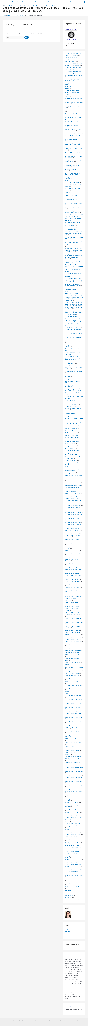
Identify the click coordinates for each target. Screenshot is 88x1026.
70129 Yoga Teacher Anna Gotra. (73, 557)
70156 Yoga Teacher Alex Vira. (72, 639)
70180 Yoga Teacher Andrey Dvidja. (73, 717)
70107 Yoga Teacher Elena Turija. (73, 493)
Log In (32, 3)
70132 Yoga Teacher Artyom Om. (73, 567)
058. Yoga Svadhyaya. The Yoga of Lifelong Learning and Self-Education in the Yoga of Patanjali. (74, 312)
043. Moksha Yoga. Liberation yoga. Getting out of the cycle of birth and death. (73, 233)
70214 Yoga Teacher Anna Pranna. (73, 829)
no (65, 893)
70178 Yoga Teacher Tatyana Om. (73, 711)
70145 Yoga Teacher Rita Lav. (72, 606)
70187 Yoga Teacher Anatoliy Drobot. (74, 742)
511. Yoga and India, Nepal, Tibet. (73, 426)
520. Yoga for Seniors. (70, 448)
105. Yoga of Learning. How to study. (73, 341)
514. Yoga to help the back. (71, 432)
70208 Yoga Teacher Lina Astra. (72, 812)
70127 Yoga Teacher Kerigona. (72, 550)
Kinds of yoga (68, 890)
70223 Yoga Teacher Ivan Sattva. (73, 853)
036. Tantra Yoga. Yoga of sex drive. (73, 203)
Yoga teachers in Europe (71, 900)
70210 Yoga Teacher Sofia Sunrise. (73, 817)
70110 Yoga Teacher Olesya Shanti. (73, 500)
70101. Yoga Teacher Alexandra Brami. (74, 475)
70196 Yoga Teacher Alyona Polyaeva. (74, 771)
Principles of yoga (69, 895)
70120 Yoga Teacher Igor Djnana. (73, 528)
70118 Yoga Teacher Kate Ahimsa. (73, 522)
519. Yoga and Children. (70, 446)
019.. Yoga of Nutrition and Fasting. (73, 133)
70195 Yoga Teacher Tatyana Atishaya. (74, 767)
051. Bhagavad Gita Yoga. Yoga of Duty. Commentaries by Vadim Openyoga (73, 275)
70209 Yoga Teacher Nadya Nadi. (73, 815)
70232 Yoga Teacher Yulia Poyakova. (74, 879)
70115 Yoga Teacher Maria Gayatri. (73, 512)
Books (58, 1)
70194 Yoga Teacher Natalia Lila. (72, 765)
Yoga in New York (25, 1)
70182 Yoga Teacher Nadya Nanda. (73, 725)
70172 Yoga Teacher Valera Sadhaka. (73, 688)
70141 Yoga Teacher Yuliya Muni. (73, 594)
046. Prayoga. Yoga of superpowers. (73, 244)
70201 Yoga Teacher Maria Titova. (73, 789)
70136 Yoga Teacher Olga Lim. (72, 579)
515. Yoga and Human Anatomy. (72, 435)
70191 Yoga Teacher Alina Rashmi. (73, 756)
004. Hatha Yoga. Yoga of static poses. (74, 75)
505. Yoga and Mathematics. (71, 404)
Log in (66, 929)
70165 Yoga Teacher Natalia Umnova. (74, 667)
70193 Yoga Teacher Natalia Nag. (73, 762)
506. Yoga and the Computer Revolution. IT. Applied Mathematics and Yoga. (73, 408)
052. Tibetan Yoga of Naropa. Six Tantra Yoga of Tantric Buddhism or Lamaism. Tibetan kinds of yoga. (73, 280)
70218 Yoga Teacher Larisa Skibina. (73, 839)
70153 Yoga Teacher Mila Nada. (72, 632)
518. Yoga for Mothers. (70, 443)
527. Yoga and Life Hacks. (71, 466)
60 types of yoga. (14, 1)
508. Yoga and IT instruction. (72, 416)
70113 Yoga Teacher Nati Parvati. (73, 507)
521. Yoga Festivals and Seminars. (73, 450)
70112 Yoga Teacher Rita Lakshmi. (73, 505)
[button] (84, 2)
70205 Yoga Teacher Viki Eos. (72, 802)
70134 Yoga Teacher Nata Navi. (72, 573)
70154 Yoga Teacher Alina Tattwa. (73, 634)
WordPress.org (68, 936)
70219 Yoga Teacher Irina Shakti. (73, 843)
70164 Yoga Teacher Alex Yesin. (72, 664)
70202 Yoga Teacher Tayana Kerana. (73, 791)
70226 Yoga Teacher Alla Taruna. (73, 862)
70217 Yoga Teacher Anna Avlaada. (73, 836)
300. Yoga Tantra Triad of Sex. (72, 379)
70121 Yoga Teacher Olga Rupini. (73, 530)
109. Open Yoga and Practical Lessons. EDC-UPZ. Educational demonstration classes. (72, 358)
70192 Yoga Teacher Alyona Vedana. (73, 759)
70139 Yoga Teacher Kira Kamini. (73, 587)
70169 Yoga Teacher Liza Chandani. (73, 678)
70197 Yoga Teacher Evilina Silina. (73, 775)
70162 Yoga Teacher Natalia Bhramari (74, 654)
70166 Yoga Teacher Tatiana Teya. (73, 671)
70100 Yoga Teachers (10, 3)
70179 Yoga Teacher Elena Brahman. (73, 713)
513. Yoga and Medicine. (70, 430)
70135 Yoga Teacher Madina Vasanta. (74, 575)
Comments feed (68, 934)
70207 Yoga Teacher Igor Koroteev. (73, 809)
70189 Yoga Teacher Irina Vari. (72, 750)
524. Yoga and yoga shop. (71, 460)
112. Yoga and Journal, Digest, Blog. (73, 371)
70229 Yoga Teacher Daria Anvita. (73, 869)
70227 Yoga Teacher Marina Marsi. (73, 864)
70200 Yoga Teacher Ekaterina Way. (73, 785)
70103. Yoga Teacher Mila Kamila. (73, 483)
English (27, 3)
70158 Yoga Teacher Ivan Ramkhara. (73, 644)
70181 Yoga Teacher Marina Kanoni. (73, 721)
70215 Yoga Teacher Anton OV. (72, 832)
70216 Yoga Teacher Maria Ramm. (73, 834)
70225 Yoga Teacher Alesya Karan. (73, 859)
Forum (43, 1)
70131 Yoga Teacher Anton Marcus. (73, 563)
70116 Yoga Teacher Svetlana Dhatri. (73, 514)
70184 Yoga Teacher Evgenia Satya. (73, 731)
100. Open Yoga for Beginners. (72, 316)
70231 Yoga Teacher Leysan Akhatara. (74, 875)
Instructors (64, 1)
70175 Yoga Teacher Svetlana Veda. (73, 699)
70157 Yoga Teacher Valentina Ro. (73, 641)
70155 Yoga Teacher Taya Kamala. (73, 637)
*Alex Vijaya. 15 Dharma (70, 61)
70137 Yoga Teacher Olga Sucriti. (73, 581)
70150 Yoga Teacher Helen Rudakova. (74, 622)
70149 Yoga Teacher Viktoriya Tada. (73, 618)
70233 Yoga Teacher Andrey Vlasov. (73, 883)
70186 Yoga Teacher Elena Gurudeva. (74, 738)
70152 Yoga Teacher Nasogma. (72, 630)
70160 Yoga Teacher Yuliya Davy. (73, 650)
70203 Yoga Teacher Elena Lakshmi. (73, 795)
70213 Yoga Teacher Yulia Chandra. (73, 826)
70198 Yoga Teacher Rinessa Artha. (73, 777)
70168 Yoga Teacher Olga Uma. (72, 675)
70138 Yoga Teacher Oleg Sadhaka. (73, 584)
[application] (54, 1)
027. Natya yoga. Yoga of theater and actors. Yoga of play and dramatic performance (73, 165)
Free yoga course (35, 1)
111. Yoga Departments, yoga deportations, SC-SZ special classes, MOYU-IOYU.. (74, 367)
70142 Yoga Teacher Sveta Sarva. (73, 596)
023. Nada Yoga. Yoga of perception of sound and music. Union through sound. (73, 148)
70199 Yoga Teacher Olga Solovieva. (73, 781)
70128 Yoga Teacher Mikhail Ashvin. (73, 553)
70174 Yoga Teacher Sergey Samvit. (73, 695)
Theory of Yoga (68, 897)
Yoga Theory (50, 1)
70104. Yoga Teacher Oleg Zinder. (73, 485)
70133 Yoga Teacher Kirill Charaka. (73, 569)
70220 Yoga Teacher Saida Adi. (72, 845)
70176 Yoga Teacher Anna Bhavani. (73, 703)
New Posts (20, 3)
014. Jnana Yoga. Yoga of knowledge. (74, 113)
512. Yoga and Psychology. (71, 428)
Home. (6, 1)
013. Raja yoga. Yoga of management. (74, 110)
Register (71, 1)
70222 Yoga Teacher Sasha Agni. (73, 851)
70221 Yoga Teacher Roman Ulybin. (73, 847)
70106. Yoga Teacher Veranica (72, 491)
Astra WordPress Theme (50, 1022)
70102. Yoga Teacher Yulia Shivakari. (73, 479)
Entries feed (68, 931)
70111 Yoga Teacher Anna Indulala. (73, 503)
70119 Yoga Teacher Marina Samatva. (74, 524)
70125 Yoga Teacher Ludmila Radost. (73, 543)
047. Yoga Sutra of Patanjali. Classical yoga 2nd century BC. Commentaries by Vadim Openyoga (74, 250)
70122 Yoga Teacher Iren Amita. (72, 533)
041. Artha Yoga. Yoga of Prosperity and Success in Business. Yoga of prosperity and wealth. (73, 224)
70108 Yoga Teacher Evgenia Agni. (73, 496)
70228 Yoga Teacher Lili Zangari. (73, 866)
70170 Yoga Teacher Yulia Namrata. (73, 681)
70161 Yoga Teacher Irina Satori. (72, 652)
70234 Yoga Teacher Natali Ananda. (73, 886)
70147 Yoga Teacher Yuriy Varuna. (73, 612)
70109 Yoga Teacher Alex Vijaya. (72, 498)
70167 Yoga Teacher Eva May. (72, 673)
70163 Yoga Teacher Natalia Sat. (72, 662)
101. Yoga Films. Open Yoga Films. (73, 327)
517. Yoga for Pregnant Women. (72, 441)
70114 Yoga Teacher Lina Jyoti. (72, 510)
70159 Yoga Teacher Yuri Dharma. (73, 648)
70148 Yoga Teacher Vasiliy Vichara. (73, 614)
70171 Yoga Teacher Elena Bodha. (73, 685)
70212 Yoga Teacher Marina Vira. (73, 823)
